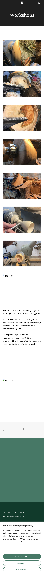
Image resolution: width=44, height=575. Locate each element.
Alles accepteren (22, 556)
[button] (4, 3)
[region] (22, 548)
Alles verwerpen (22, 570)
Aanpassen (22, 563)
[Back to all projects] (22, 429)
